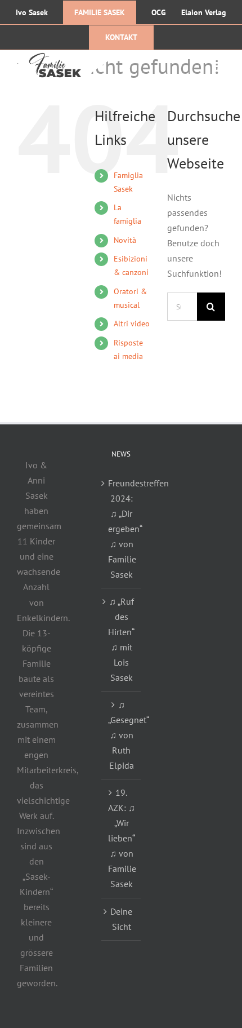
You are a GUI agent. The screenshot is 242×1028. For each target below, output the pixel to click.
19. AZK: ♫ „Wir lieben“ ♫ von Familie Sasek (121, 838)
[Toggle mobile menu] (219, 63)
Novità (125, 240)
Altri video (132, 323)
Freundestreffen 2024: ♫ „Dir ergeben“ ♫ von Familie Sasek (121, 528)
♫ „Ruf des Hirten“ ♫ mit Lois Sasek (121, 639)
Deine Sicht (121, 919)
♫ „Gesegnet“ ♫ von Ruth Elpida (121, 735)
